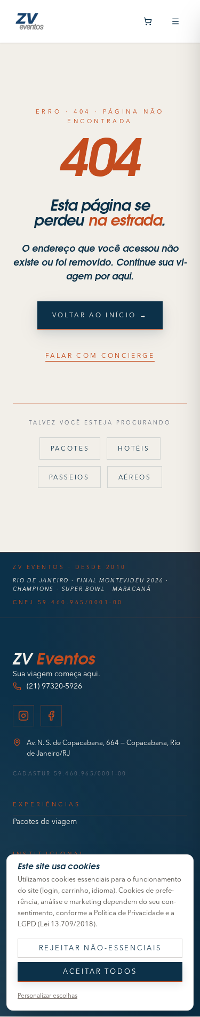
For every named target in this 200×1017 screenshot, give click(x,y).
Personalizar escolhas (47, 995)
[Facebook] (51, 715)
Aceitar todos (100, 971)
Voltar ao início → (100, 315)
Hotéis (133, 448)
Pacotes (70, 448)
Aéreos (134, 477)
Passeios (69, 477)
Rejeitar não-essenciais (100, 947)
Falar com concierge (100, 355)
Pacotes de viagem (45, 821)
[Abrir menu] (175, 21)
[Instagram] (23, 715)
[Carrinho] (147, 21)
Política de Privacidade (129, 912)
